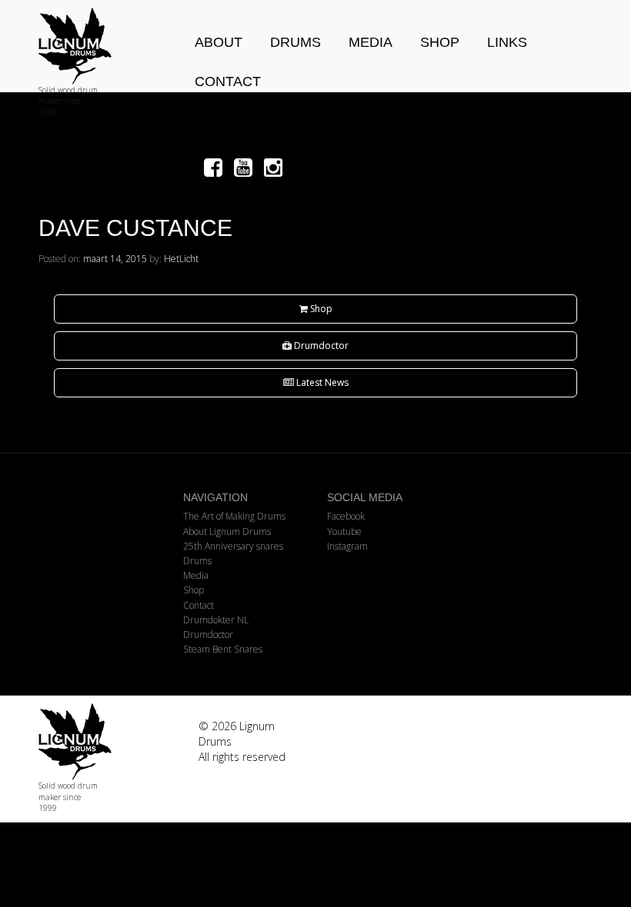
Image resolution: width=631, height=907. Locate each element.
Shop (439, 42)
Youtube (344, 531)
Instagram (347, 546)
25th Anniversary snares (233, 546)
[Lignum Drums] (99, 46)
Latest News (321, 382)
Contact (228, 81)
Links (507, 42)
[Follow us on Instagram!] (273, 166)
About (218, 42)
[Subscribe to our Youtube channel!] (246, 166)
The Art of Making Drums (234, 516)
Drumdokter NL (216, 619)
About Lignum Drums (227, 531)
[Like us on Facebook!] (216, 166)
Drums (295, 42)
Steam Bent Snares (222, 649)
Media (370, 42)
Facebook (346, 516)
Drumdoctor (320, 345)
